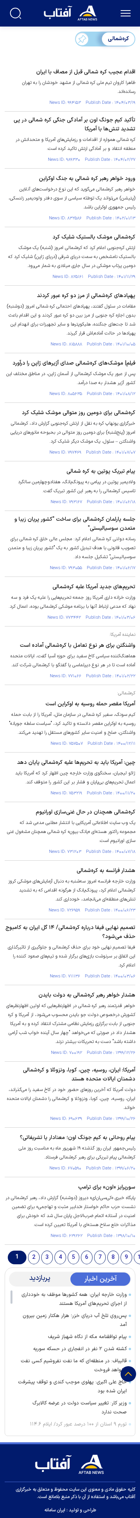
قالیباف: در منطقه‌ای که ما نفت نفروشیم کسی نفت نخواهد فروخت (74, 1365)
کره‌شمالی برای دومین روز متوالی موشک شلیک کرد (78, 413)
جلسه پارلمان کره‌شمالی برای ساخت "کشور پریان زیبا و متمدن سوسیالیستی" (74, 523)
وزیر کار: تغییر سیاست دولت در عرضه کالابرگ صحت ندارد (79, 1407)
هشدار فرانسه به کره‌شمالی (106, 871)
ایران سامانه (54, 1510)
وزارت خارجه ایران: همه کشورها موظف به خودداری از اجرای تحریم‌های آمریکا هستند (74, 1299)
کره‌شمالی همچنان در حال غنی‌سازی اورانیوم (85, 812)
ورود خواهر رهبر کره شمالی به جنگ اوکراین (87, 178)
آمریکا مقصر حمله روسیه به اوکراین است (90, 704)
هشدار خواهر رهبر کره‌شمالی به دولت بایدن (86, 995)
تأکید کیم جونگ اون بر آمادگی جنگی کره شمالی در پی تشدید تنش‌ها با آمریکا (74, 124)
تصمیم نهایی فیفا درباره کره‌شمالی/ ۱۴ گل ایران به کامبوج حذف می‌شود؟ (70, 932)
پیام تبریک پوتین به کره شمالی (100, 471)
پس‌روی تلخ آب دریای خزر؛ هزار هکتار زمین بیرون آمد (75, 1320)
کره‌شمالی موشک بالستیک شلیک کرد (93, 237)
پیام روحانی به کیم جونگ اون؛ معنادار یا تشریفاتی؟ (77, 1138)
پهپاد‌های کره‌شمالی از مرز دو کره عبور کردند (86, 296)
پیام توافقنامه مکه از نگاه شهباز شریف (87, 1337)
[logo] (71, 12)
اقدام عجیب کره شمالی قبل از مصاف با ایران (85, 72)
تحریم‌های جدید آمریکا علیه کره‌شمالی (93, 587)
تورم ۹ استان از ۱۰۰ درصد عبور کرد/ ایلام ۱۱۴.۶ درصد (78, 1428)
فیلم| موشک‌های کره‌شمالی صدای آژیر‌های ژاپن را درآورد (73, 363)
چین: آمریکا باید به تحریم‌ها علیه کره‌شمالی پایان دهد (76, 762)
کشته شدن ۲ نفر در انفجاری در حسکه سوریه (80, 1349)
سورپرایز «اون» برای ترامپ (106, 1187)
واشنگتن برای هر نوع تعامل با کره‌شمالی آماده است (77, 645)
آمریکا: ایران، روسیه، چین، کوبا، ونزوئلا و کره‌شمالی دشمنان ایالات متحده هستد (79, 1074)
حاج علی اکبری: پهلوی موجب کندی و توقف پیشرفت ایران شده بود (72, 1386)
